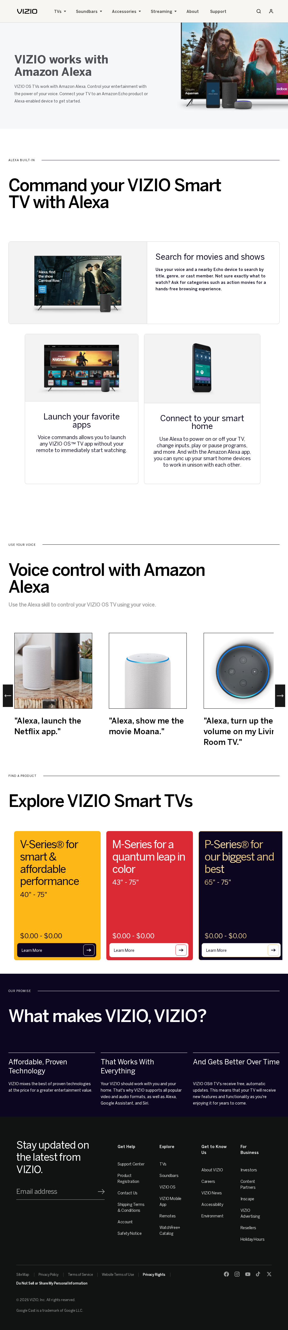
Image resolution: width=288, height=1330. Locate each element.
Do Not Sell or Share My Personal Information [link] (51, 1283)
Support (218, 11)
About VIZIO (212, 1170)
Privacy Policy (48, 1275)
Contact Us (128, 1193)
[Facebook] (226, 1274)
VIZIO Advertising (250, 1213)
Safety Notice (130, 1233)
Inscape (247, 1199)
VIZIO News (211, 1193)
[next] (280, 696)
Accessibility (212, 1204)
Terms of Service (80, 1275)
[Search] (258, 11)
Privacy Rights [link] (154, 1275)
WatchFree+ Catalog (169, 1230)
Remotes (167, 1216)
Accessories (124, 11)
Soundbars (87, 11)
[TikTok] (258, 1274)
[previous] (8, 696)
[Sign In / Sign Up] (271, 11)
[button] (56, 950)
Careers (208, 1181)
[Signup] (101, 1191)
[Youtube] (247, 1274)
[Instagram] (237, 1274)
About (192, 11)
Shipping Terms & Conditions (131, 1207)
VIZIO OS (167, 1187)
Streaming (161, 11)
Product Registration (128, 1178)
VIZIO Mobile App (170, 1201)
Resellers (248, 1228)
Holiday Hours (252, 1239)
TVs (58, 11)
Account (125, 1222)
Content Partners (248, 1184)
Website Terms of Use (118, 1275)
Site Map (22, 1275)
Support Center (131, 1164)
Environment (212, 1216)
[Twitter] (269, 1274)
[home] (27, 11)
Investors (248, 1170)
